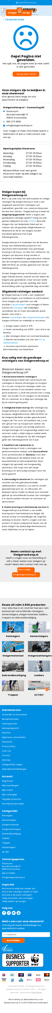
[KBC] (22, 981)
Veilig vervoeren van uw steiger (17, 898)
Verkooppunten (9, 723)
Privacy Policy (8, 746)
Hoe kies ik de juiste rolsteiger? (17, 895)
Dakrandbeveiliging (11, 833)
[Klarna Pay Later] (39, 981)
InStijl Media (36, 992)
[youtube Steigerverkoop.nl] (19, 913)
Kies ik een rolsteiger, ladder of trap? (20, 891)
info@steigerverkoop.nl (19, 125)
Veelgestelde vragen (12, 764)
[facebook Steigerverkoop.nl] (4, 913)
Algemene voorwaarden (14, 737)
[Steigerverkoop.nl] (26, 10)
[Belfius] (30, 981)
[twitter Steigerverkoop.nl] (14, 913)
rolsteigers (18, 307)
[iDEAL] (5, 976)
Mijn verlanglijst (9, 794)
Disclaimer (7, 741)
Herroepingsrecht (10, 728)
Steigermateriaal (10, 824)
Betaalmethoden (10, 719)
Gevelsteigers (8, 847)
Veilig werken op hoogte (14, 901)
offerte (32, 221)
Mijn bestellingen (10, 785)
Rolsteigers (7, 815)
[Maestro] (22, 976)
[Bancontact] (13, 976)
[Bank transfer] (39, 976)
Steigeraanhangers (11, 829)
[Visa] (5, 981)
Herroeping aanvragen (13, 803)
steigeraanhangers (36, 317)
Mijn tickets (7, 790)
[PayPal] (47, 981)
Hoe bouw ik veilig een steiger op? (18, 888)
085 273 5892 (13, 121)
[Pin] (30, 976)
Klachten (6, 732)
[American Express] (13, 981)
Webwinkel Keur (31, 999)
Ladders (6, 838)
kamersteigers (18, 304)
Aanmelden (13, 940)
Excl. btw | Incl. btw (3, 15)
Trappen (6, 842)
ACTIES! (5, 852)
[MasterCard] (47, 976)
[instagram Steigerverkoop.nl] (9, 913)
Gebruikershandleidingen (14, 769)
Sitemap (6, 760)
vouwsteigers (16, 317)
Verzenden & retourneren (14, 714)
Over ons (6, 751)
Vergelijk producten (11, 799)
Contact (6, 755)
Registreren (7, 781)
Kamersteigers (9, 820)
